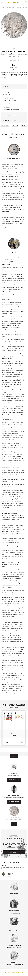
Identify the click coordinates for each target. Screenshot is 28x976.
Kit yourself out (14, 779)
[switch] (9, 876)
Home (2, 7)
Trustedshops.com (19, 867)
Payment (23, 125)
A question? (4, 128)
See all (14, 756)
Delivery (14, 125)
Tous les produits (10, 7)
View (14, 824)
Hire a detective (14, 802)
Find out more (14, 852)
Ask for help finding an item (14, 972)
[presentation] (3, 42)
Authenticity (4, 125)
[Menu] (12, 873)
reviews (7, 868)
